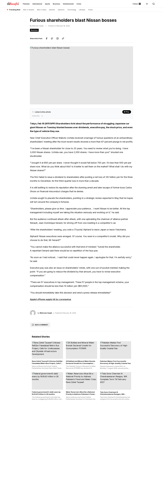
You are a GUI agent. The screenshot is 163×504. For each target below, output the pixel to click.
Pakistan (26, 4)
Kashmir (52, 10)
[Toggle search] (153, 3)
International (37, 4)
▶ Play (126, 112)
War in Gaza (41, 10)
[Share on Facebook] (47, 38)
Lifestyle (82, 10)
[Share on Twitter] (52, 38)
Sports (47, 4)
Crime (78, 4)
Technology (71, 10)
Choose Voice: (36, 116)
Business (56, 4)
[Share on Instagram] (57, 38)
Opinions (61, 10)
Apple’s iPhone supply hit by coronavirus (50, 299)
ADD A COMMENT (41, 325)
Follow (135, 4)
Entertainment (68, 4)
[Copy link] (63, 38)
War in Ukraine (28, 10)
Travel (90, 10)
